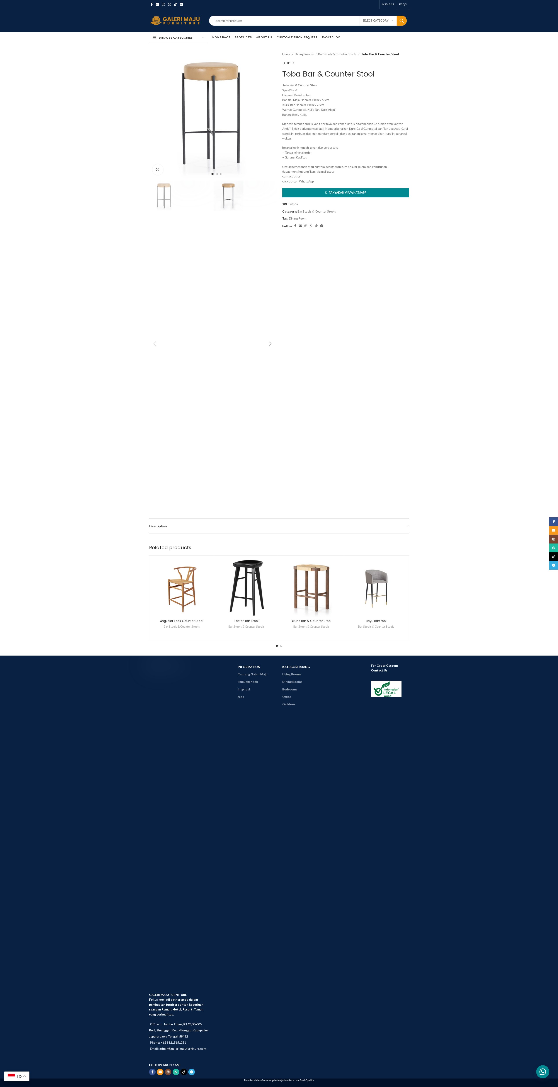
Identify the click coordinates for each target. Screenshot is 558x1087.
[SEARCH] (402, 21)
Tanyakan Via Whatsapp (347, 192)
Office (286, 697)
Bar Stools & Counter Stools (337, 54)
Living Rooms (291, 674)
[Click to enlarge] (157, 169)
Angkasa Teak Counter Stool (181, 621)
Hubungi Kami (248, 681)
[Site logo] (175, 20)
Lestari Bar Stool (247, 621)
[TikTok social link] (175, 4)
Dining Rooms (304, 54)
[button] (345, 192)
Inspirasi (244, 689)
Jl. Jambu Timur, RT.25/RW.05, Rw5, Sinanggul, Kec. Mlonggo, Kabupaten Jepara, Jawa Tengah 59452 (179, 1030)
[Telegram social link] (182, 4)
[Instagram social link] (164, 4)
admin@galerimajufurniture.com (182, 1048)
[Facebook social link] (151, 4)
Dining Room (297, 218)
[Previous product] (284, 63)
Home (286, 54)
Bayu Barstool (376, 621)
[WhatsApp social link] (169, 4)
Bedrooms (289, 689)
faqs (241, 697)
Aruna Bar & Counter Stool (311, 621)
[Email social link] (157, 4)
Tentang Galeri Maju (252, 674)
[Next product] (293, 63)
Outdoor (288, 704)
